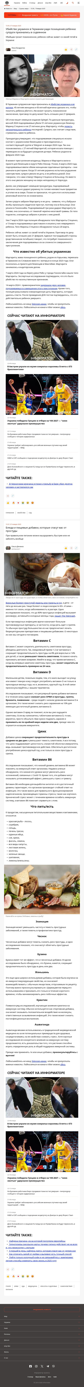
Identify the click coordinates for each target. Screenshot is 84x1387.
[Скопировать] (76, 49)
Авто (49, 1377)
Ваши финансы (40, 1377)
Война (24, 3)
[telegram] (48, 1366)
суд (30, 513)
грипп (8, 1286)
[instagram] (36, 1366)
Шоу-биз (48, 3)
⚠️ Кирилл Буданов (68, 15)
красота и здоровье (48, 1286)
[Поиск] (73, 3)
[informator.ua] (7, 3)
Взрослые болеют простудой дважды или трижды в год (34, 602)
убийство (21, 513)
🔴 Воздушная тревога (29, 15)
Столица (32, 3)
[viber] (53, 1366)
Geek (55, 1377)
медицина (32, 1286)
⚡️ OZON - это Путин (49, 15)
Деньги (40, 3)
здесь (62, 307)
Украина (17, 3)
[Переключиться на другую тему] (67, 3)
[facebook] (30, 1366)
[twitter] (42, 1366)
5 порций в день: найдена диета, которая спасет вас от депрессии (42, 1250)
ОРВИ (16, 1286)
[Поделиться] (71, 49)
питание (9, 1289)
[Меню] (78, 3)
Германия (10, 513)
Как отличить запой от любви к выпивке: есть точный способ (40, 1254)
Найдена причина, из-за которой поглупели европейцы (37, 1241)
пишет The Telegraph (65, 616)
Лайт (55, 3)
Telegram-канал (39, 304)
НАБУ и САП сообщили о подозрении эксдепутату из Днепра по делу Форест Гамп (40, 458)
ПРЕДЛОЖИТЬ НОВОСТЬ (42, 1310)
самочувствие (66, 1286)
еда (23, 1286)
